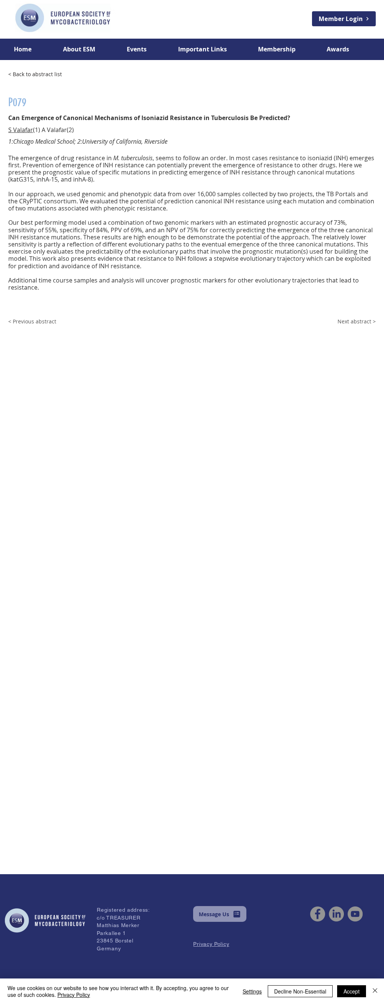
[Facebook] (317, 913)
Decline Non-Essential (300, 991)
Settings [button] (252, 991)
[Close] (375, 991)
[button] (89, 49)
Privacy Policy (73, 994)
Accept (352, 991)
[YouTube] (355, 913)
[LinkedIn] (336, 913)
